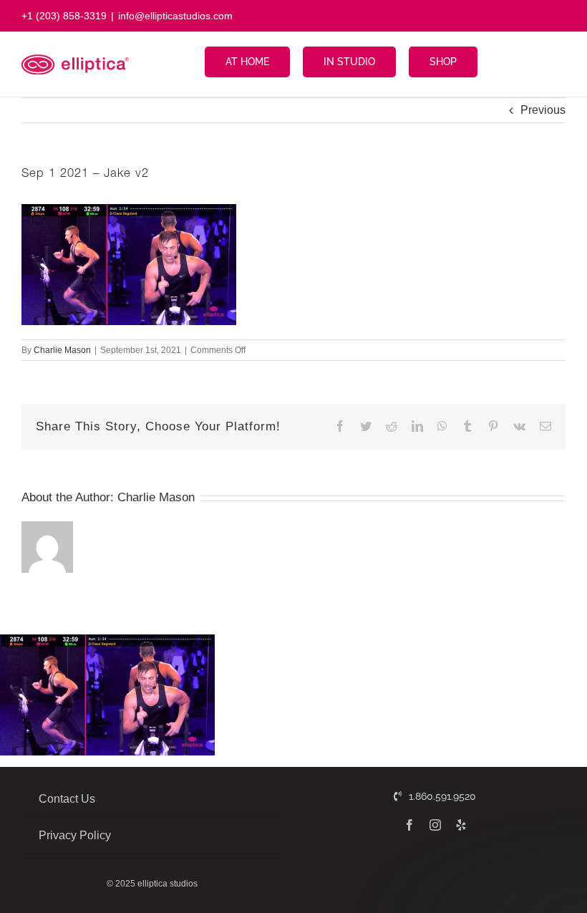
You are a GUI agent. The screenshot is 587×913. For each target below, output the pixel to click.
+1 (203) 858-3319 (64, 15)
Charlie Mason (62, 350)
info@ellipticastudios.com (175, 15)
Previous (543, 110)
